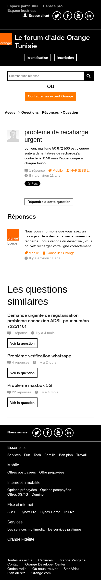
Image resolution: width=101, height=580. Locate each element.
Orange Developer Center (45, 564)
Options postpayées (55, 490)
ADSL (11, 512)
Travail (81, 455)
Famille (50, 455)
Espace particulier (22, 6)
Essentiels (16, 447)
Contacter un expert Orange (50, 96)
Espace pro (53, 6)
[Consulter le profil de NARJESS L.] (13, 140)
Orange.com (41, 573)
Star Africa (71, 569)
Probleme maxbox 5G (29, 385)
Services (14, 455)
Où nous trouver (45, 569)
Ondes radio (16, 569)
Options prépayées (22, 490)
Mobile (57, 170)
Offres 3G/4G (17, 494)
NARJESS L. (80, 170)
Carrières (45, 560)
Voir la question (22, 343)
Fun (27, 455)
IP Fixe (69, 512)
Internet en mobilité (23, 482)
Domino (38, 494)
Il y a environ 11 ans (44, 258)
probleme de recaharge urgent (56, 136)
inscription (65, 57)
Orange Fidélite (20, 539)
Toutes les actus (19, 560)
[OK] (89, 76)
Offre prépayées (51, 472)
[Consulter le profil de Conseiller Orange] (13, 239)
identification (37, 57)
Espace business (21, 10)
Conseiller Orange (61, 253)
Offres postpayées (21, 472)
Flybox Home (50, 512)
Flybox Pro (28, 512)
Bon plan (66, 455)
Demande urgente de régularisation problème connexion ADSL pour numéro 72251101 (48, 320)
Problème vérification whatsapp (39, 355)
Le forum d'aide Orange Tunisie (52, 41)
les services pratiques (65, 529)
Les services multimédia (26, 529)
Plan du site (16, 573)
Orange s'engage (72, 560)
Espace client (39, 15)
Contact (13, 564)
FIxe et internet (20, 505)
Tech (37, 455)
